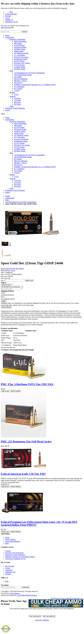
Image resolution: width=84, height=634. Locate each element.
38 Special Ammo (20, 47)
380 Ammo (18, 43)
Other (12, 106)
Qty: (2, 280)
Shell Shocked (6, 27)
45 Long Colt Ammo (21, 57)
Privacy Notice (10, 539)
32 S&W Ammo (19, 67)
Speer (13, 270)
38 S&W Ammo (19, 69)
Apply (3, 301)
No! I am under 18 (49, 616)
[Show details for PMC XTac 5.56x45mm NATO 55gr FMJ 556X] (23, 380)
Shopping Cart (10, 572)
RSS (11, 12)
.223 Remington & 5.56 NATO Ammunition (29, 73)
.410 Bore (17, 98)
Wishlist (8, 574)
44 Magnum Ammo (21, 59)
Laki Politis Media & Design (27, 595)
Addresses (8, 570)
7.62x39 (17, 90)
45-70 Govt (18, 83)
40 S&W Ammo (19, 49)
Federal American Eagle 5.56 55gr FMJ (23, 473)
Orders (7, 568)
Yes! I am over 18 (35, 616)
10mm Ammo (19, 51)
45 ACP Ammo (19, 45)
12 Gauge (17, 100)
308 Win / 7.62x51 (20, 81)
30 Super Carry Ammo (22, 63)
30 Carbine (18, 77)
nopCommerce (15, 593)
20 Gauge (17, 104)
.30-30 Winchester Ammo (23, 75)
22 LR (16, 94)
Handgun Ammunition (17, 39)
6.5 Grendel (18, 88)
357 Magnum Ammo (21, 53)
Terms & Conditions (42, 620)
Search (24, 31)
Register (8, 16)
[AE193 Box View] (23, 469)
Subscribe (25, 587)
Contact (8, 551)
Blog (7, 543)
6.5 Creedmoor (19, 87)
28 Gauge (17, 102)
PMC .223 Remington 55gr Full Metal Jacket (26, 441)
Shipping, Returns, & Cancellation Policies (20, 557)
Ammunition (9, 37)
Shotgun (12, 96)
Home (7, 35)
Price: (3, 278)
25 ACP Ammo (19, 61)
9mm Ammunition (20, 41)
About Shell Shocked (12, 541)
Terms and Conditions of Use (15, 559)
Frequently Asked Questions (15, 108)
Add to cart (29, 280)
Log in (7, 18)
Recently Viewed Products (14, 553)
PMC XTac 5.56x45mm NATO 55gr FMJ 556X (27, 384)
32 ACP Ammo (19, 65)
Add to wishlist (6, 307)
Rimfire (12, 92)
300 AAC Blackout (20, 79)
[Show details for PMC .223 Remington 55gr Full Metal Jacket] (23, 437)
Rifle (11, 71)
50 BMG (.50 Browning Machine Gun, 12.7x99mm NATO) (35, 85)
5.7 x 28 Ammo (19, 55)
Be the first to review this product (12, 268)
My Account (9, 566)
